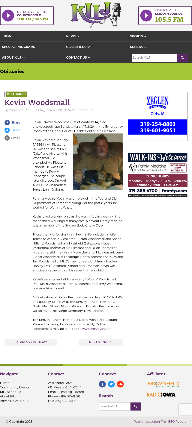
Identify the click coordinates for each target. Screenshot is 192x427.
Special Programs (18, 47)
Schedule (139, 47)
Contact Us (78, 57)
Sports (138, 36)
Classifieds (78, 47)
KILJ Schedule (10, 392)
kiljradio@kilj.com (71, 392)
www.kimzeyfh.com (97, 329)
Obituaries (12, 71)
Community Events (15, 387)
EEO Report (177, 421)
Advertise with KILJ (14, 401)
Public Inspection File (150, 421)
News (73, 36)
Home (4, 383)
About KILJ (14, 57)
